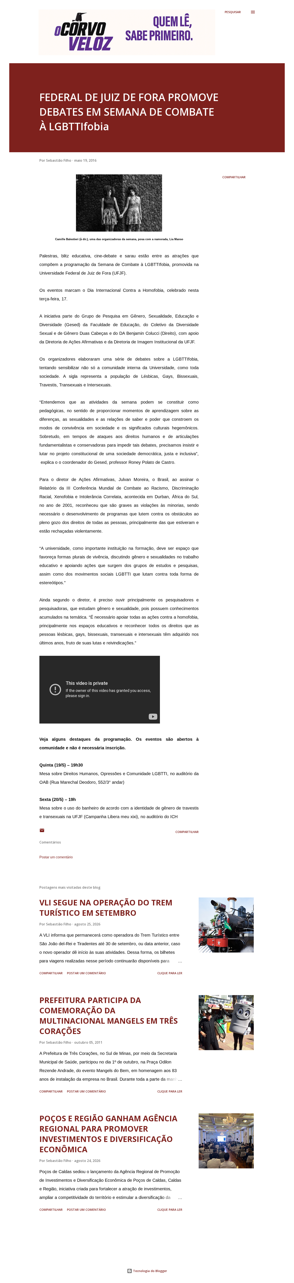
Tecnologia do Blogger (149, 1271)
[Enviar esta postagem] (42, 832)
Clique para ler (169, 973)
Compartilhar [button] (234, 177)
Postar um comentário (56, 857)
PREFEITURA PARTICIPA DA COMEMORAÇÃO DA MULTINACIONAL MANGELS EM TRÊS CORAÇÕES (108, 1015)
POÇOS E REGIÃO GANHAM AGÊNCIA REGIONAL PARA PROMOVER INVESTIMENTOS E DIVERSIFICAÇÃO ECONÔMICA (108, 1134)
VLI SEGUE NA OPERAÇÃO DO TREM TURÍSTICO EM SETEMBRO (105, 907)
